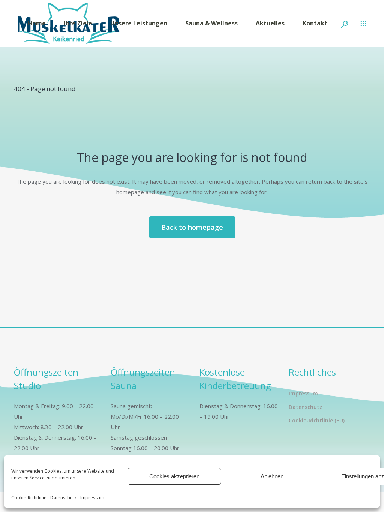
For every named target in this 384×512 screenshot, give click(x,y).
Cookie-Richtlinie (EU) (317, 420)
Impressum (92, 497)
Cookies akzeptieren (174, 476)
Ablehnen (272, 476)
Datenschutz (63, 497)
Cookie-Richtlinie (28, 497)
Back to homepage (192, 227)
